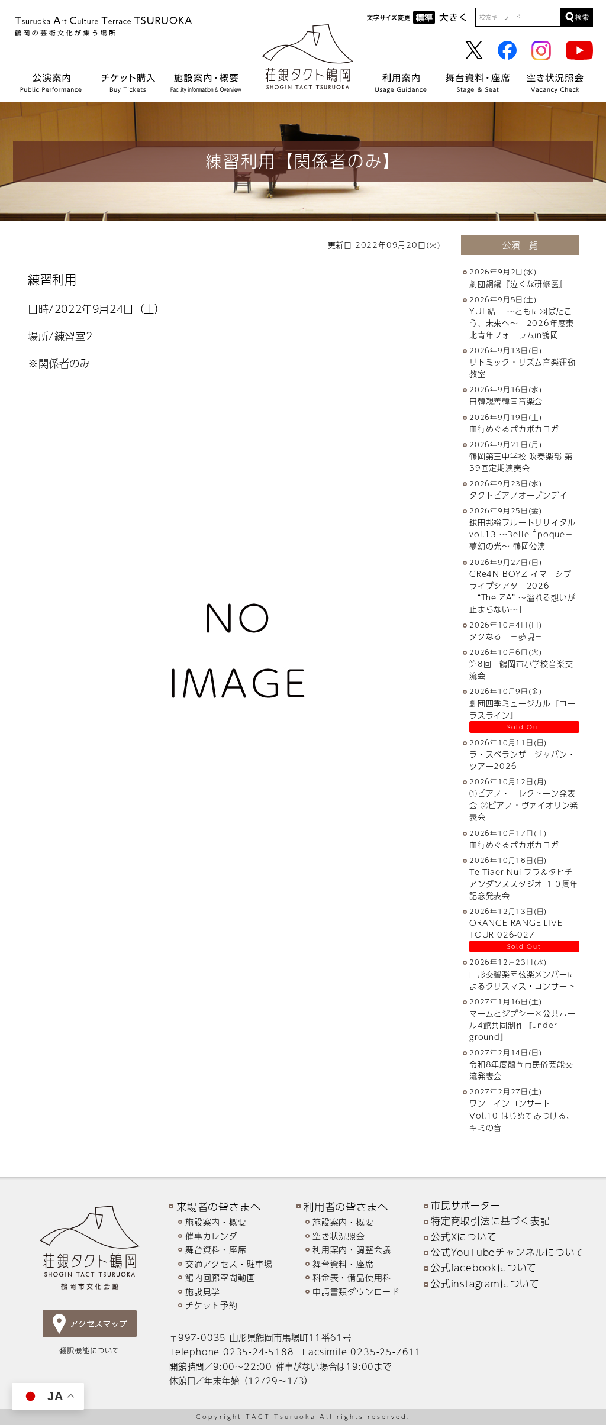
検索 (582, 17)
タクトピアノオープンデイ (518, 495)
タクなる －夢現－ (506, 636)
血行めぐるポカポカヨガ (514, 429)
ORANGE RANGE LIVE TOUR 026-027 (516, 929)
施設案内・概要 (216, 1222)
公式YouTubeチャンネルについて (508, 1252)
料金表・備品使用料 (351, 1277)
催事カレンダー (216, 1236)
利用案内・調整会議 (351, 1249)
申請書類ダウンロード (356, 1291)
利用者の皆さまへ (346, 1206)
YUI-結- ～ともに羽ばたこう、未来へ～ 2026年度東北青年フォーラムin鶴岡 (521, 323)
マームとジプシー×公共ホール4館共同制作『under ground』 (522, 1025)
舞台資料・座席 (216, 1249)
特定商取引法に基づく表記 (490, 1221)
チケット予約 (211, 1305)
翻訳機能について (89, 1350)
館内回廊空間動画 (220, 1277)
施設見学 (202, 1291)
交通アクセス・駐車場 (229, 1264)
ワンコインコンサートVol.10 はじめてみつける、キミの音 (522, 1115)
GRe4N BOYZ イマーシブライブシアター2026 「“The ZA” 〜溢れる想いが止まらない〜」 (522, 591)
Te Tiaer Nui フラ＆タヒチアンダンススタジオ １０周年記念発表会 (523, 883)
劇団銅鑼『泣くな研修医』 (518, 284)
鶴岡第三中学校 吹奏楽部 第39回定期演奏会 (521, 462)
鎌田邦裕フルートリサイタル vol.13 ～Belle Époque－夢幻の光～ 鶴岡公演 (526, 534)
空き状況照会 (338, 1236)
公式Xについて (464, 1237)
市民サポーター (466, 1205)
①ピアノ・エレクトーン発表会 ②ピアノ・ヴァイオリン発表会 (523, 805)
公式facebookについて (484, 1268)
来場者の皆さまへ (218, 1206)
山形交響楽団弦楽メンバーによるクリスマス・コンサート (522, 980)
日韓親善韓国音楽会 (506, 401)
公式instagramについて (485, 1284)
